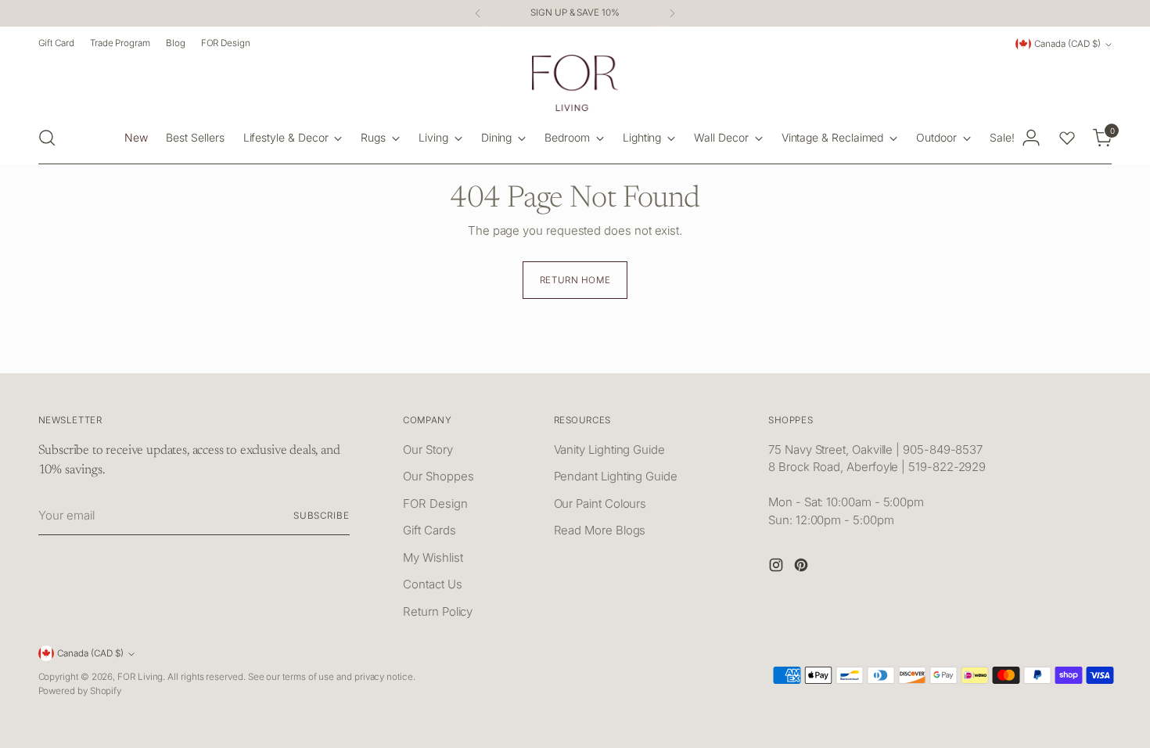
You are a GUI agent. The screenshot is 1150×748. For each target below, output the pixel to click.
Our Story (427, 449)
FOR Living (140, 676)
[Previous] (478, 13)
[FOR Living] (575, 83)
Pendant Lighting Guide (615, 476)
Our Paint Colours (600, 503)
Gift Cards (429, 530)
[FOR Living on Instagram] (777, 567)
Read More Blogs (600, 530)
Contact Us (432, 584)
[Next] (672, 13)
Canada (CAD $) (1067, 43)
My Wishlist (432, 557)
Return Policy (438, 611)
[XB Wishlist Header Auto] (1067, 137)
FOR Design (435, 503)
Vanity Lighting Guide (609, 449)
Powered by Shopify (80, 690)
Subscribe (321, 515)
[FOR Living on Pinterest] (802, 567)
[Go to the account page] (1031, 137)
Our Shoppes (438, 476)
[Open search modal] (47, 137)
